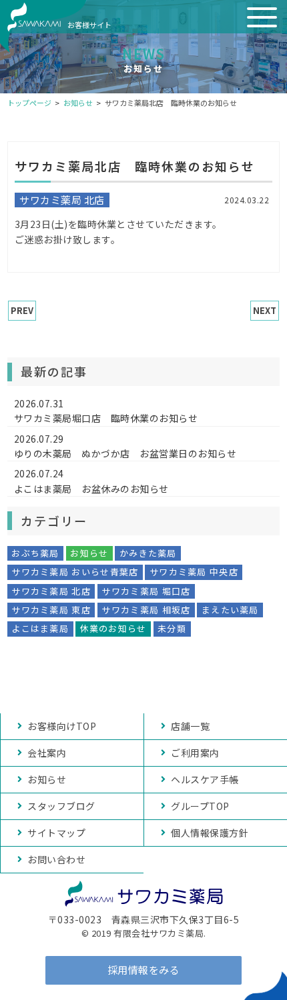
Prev (22, 310)
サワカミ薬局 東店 (51, 609)
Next (264, 310)
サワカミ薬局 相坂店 (145, 609)
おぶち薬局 (35, 553)
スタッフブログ (61, 806)
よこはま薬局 (40, 628)
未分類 (172, 628)
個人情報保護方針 (209, 832)
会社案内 (46, 752)
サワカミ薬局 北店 (51, 591)
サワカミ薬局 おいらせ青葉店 (74, 571)
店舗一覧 (190, 726)
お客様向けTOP (61, 726)
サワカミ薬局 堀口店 (145, 591)
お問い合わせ (56, 859)
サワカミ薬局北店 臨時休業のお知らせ (135, 166)
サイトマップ (56, 832)
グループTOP (200, 806)
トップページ (29, 102)
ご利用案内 (195, 752)
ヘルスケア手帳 (205, 779)
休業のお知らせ (113, 628)
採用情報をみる (143, 970)
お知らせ (78, 102)
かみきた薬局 (148, 553)
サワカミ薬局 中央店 (194, 571)
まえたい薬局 (230, 609)
